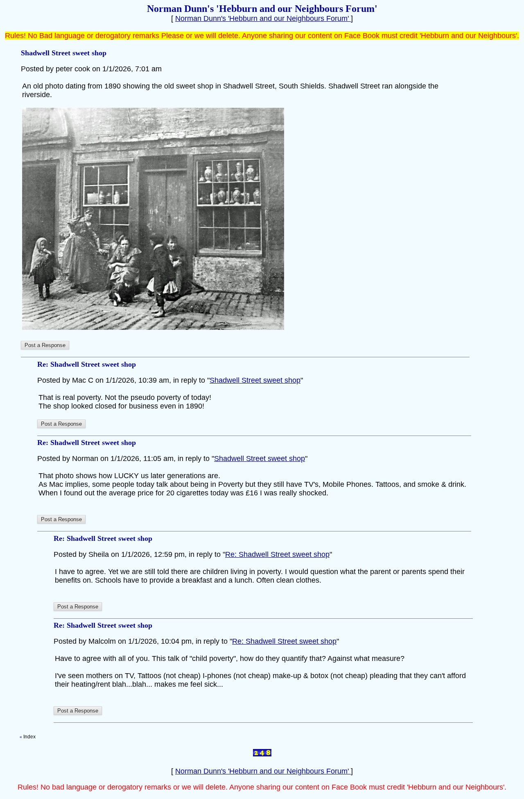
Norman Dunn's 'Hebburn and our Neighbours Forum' (263, 18)
